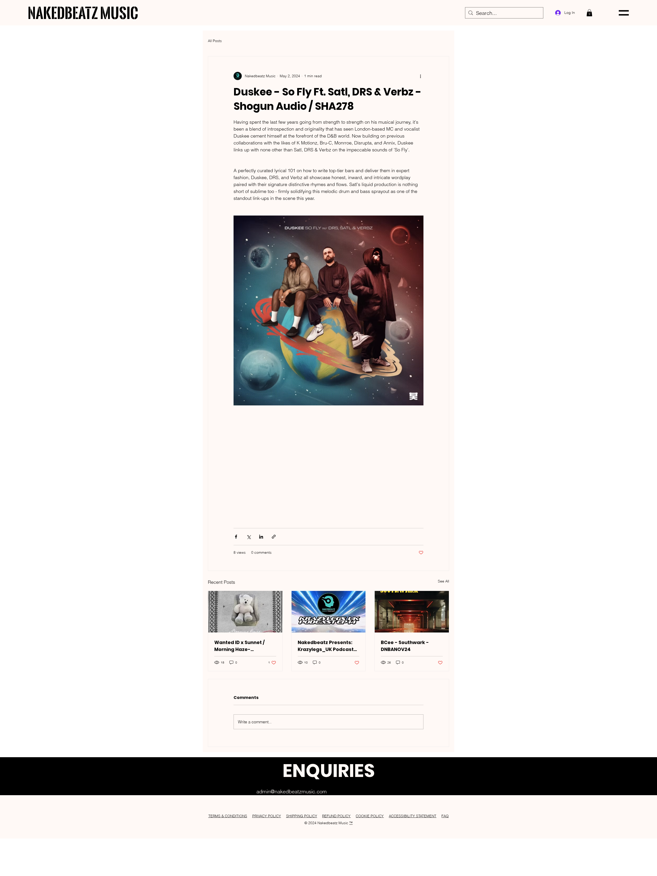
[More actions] (420, 76)
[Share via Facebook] (236, 536)
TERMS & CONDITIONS (227, 816)
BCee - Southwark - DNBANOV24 (405, 646)
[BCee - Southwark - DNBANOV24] (412, 611)
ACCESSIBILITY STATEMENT (412, 816)
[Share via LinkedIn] (261, 536)
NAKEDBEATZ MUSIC (83, 12)
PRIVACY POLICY (266, 816)
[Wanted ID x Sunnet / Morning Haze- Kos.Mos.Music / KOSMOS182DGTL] (245, 611)
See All (443, 581)
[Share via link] (273, 536)
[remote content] (328, 464)
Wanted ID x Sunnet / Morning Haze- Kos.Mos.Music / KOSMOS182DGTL (239, 646)
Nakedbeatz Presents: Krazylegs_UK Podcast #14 (326, 646)
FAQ (445, 816)
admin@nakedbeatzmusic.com (291, 791)
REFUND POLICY (336, 816)
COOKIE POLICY (370, 816)
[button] (589, 12)
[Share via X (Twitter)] (248, 536)
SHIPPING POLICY (301, 816)
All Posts (215, 40)
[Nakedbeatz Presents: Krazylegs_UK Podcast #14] (329, 611)
